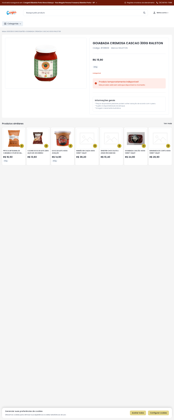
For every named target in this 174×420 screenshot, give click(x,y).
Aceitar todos (138, 413)
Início (4, 31)
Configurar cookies (158, 413)
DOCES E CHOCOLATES (16, 31)
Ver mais (168, 123)
